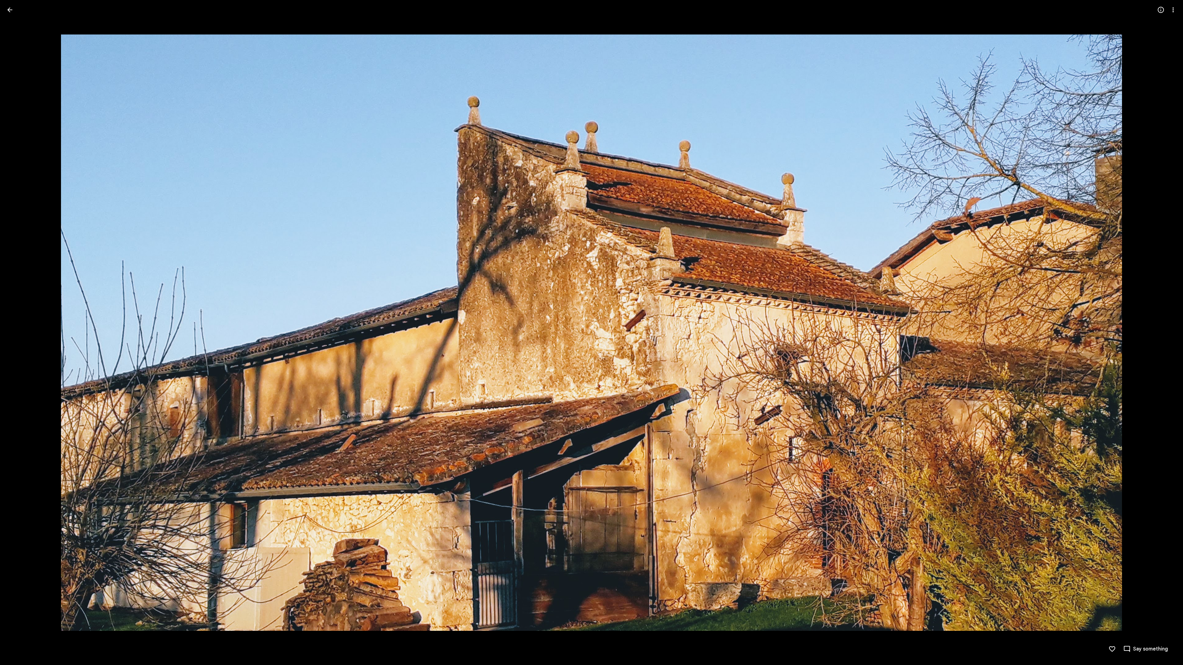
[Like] (1112, 649)
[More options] (1173, 10)
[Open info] (1161, 10)
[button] (17, 332)
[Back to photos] (9, 9)
